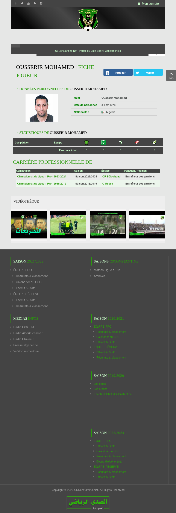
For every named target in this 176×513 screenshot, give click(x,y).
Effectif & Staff (25, 288)
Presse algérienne (25, 345)
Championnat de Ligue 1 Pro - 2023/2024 (41, 176)
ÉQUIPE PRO (22, 270)
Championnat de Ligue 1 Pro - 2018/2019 (41, 183)
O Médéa (107, 183)
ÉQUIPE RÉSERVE (26, 294)
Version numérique (26, 351)
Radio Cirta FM (23, 327)
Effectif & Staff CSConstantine (113, 394)
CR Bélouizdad (111, 176)
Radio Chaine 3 (23, 339)
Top (171, 78)
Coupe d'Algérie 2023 (109, 461)
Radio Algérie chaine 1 (28, 333)
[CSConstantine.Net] (88, 19)
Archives (99, 276)
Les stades (101, 389)
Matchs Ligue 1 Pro (107, 270)
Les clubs (100, 384)
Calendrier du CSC (28, 282)
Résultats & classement (32, 276)
